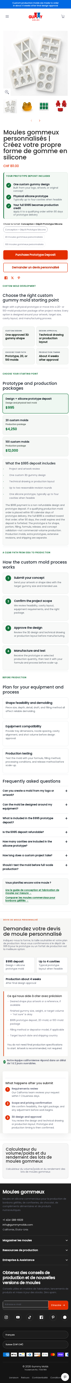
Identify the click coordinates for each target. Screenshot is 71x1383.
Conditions (56, 1377)
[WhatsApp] (64, 1317)
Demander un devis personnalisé (35, 267)
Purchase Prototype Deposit (36, 255)
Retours (25, 1377)
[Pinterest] (53, 1317)
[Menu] (7, 16)
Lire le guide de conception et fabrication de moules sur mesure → (32, 892)
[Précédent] (5, 63)
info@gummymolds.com (18, 1224)
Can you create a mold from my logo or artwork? (28, 793)
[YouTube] (17, 1317)
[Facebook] (41, 1317)
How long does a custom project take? (27, 855)
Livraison (13, 1377)
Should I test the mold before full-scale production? (28, 867)
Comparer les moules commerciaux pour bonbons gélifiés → (30, 899)
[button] (63, 16)
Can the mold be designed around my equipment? (27, 806)
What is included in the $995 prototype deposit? (28, 820)
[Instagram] (6, 1317)
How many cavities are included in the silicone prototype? (27, 843)
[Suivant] (65, 63)
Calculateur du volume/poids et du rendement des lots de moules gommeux (35, 1170)
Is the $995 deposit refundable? (23, 832)
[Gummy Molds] (35, 16)
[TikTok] (29, 1317)
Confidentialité (40, 1377)
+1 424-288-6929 (13, 1220)
